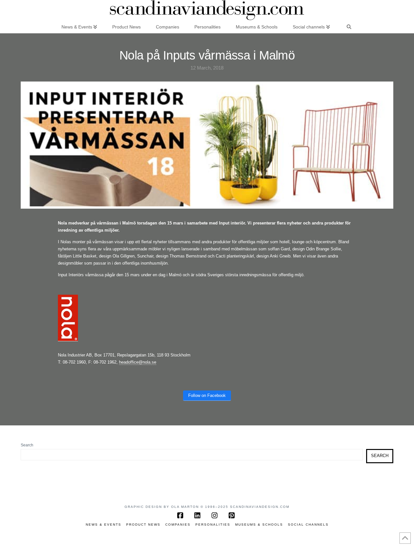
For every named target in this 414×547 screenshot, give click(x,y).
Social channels (308, 524)
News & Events (103, 524)
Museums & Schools (259, 524)
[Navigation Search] (349, 26)
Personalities (212, 524)
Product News (143, 524)
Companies (178, 524)
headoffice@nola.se (137, 362)
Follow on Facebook (207, 395)
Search (27, 445)
